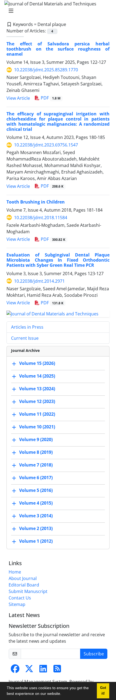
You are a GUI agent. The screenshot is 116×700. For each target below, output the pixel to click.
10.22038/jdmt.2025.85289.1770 (46, 70)
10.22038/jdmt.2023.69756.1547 (46, 145)
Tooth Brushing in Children (35, 202)
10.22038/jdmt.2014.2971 (39, 281)
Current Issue (25, 338)
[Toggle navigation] (56, 11)
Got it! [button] (103, 690)
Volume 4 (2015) (36, 503)
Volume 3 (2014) (36, 516)
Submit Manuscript (28, 591)
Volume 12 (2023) (37, 402)
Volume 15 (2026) (37, 363)
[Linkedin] (43, 670)
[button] (63, 694)
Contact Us (20, 598)
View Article (18, 98)
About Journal (23, 578)
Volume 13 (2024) (37, 389)
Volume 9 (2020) (36, 440)
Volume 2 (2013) (36, 529)
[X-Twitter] (29, 670)
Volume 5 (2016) (36, 491)
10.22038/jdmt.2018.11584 (40, 218)
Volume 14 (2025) (37, 376)
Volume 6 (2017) (36, 478)
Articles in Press (27, 327)
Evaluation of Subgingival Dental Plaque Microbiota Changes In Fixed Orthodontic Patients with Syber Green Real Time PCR (58, 260)
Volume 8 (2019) (36, 452)
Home (15, 572)
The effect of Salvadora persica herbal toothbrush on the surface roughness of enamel (58, 49)
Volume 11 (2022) (37, 414)
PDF (50, 98)
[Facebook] (15, 670)
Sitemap (17, 604)
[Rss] (57, 670)
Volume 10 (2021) (37, 427)
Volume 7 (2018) (36, 465)
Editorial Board (24, 585)
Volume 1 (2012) (36, 541)
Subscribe (94, 654)
